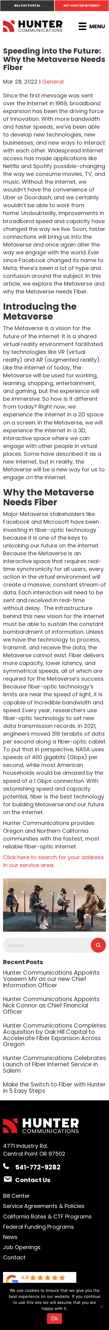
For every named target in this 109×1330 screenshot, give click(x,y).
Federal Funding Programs (38, 1226)
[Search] (98, 945)
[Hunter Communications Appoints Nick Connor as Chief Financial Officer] (54, 1005)
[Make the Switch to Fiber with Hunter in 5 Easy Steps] (54, 1087)
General (53, 81)
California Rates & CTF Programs (47, 1216)
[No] (101, 1307)
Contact (14, 1257)
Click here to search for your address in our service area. (53, 861)
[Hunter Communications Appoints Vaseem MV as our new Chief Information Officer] (54, 978)
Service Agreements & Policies (43, 1206)
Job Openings (22, 1247)
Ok (54, 1318)
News (10, 1237)
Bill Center (16, 1196)
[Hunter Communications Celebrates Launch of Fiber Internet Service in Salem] (54, 1064)
